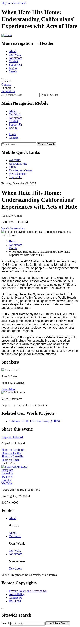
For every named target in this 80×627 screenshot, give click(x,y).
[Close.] (2, 608)
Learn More (8, 389)
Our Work (15, 54)
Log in (13, 68)
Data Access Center (20, 170)
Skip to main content (13, 3)
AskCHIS (15, 160)
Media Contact (17, 173)
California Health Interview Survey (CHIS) (34, 421)
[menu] (40, 116)
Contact (13, 61)
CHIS (12, 167)
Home (12, 241)
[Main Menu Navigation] (2, 78)
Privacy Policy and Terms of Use (28, 590)
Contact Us (15, 597)
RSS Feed (15, 600)
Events (13, 248)
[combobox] (27, 624)
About (12, 51)
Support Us (15, 64)
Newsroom (15, 58)
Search (13, 71)
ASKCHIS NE (18, 163)
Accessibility (16, 594)
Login (12, 134)
